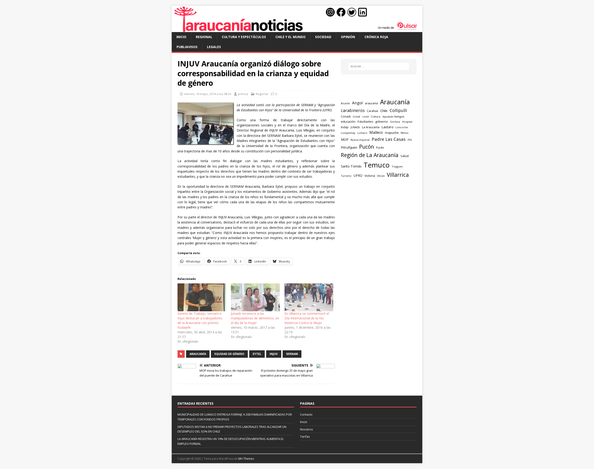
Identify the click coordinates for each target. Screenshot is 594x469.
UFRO (358, 175)
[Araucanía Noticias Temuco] (297, 29)
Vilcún (381, 175)
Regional (204, 37)
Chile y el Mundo (290, 37)
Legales (214, 47)
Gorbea (395, 121)
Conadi (346, 116)
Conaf (356, 116)
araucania (371, 103)
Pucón (366, 146)
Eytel (257, 354)
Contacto (306, 414)
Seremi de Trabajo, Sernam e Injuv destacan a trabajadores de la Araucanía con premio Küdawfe (200, 320)
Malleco (376, 132)
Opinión (348, 37)
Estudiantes (365, 122)
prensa (243, 94)
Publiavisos (187, 47)
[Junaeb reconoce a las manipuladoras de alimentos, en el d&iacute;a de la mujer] (255, 297)
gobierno (381, 121)
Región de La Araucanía (369, 155)
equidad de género (229, 354)
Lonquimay (348, 132)
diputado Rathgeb (393, 116)
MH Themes (246, 459)
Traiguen (397, 166)
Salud (404, 156)
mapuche (392, 133)
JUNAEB (355, 127)
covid (365, 116)
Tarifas (305, 436)
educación (348, 121)
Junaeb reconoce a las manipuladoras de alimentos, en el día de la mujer (255, 318)
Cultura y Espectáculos (244, 37)
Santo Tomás (351, 166)
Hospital (407, 121)
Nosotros (306, 429)
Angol (357, 102)
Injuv (274, 354)
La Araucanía (370, 127)
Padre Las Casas (389, 139)
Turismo (346, 175)
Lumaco (362, 132)
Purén (380, 148)
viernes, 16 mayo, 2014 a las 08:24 (207, 94)
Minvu (404, 132)
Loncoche (402, 127)
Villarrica (398, 174)
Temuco (377, 165)
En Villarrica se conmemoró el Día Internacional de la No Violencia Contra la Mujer (306, 318)
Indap (345, 127)
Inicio (181, 37)
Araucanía (198, 354)
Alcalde (345, 103)
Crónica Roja (376, 37)
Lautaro (387, 127)
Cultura (375, 116)
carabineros (353, 110)
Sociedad (323, 37)
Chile (383, 110)
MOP (345, 139)
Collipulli (398, 110)
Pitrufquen (349, 147)
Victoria (370, 176)
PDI (410, 139)
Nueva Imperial (360, 139)
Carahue (372, 111)
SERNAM (292, 354)
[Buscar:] (379, 66)
